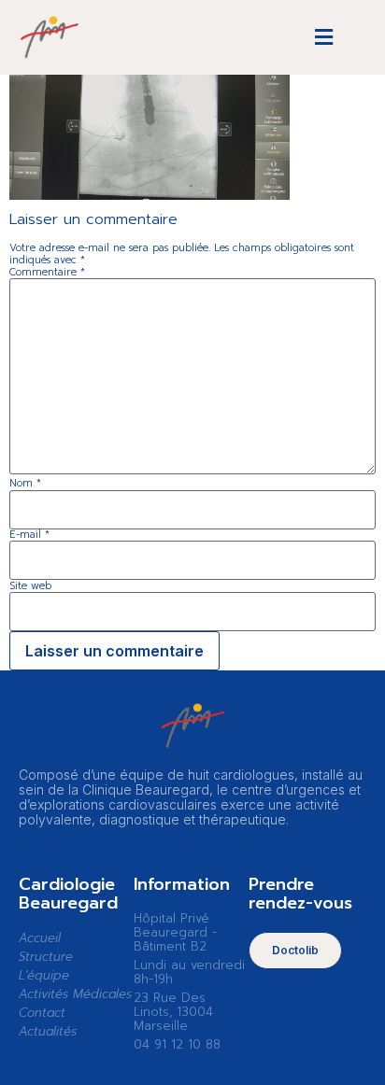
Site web (30, 586)
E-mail (29, 534)
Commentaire (47, 272)
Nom (25, 483)
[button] (324, 37)
